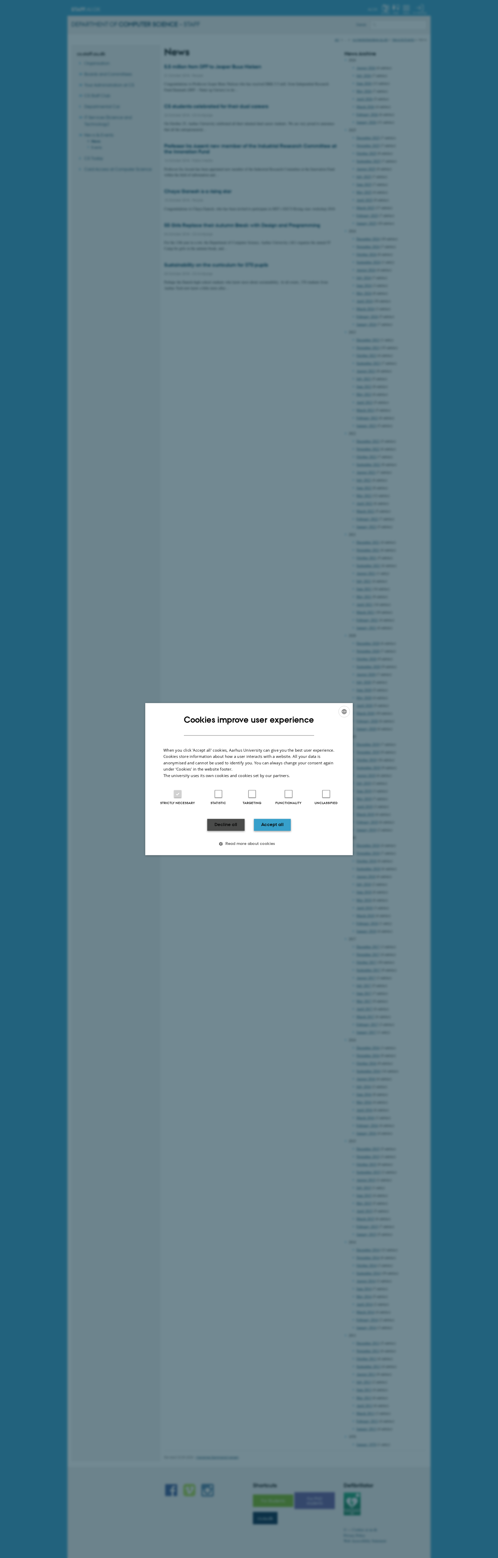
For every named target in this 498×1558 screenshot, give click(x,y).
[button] (249, 844)
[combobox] (344, 711)
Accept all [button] (272, 825)
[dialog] (249, 779)
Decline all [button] (226, 825)
